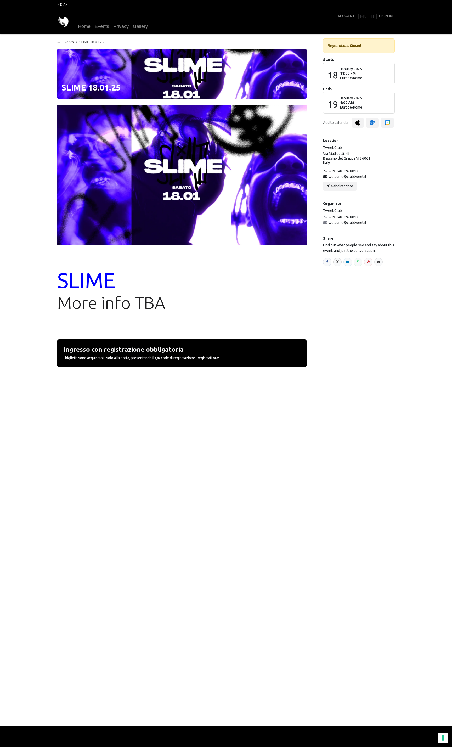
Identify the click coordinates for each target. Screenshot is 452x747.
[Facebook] (327, 262)
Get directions (342, 186)
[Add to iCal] (358, 123)
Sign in (386, 16)
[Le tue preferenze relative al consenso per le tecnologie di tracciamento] (443, 738)
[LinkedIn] (347, 262)
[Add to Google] (387, 123)
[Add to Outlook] (372, 123)
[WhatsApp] (358, 262)
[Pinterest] (368, 262)
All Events (65, 42)
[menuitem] (362, 16)
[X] (337, 262)
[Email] (378, 262)
